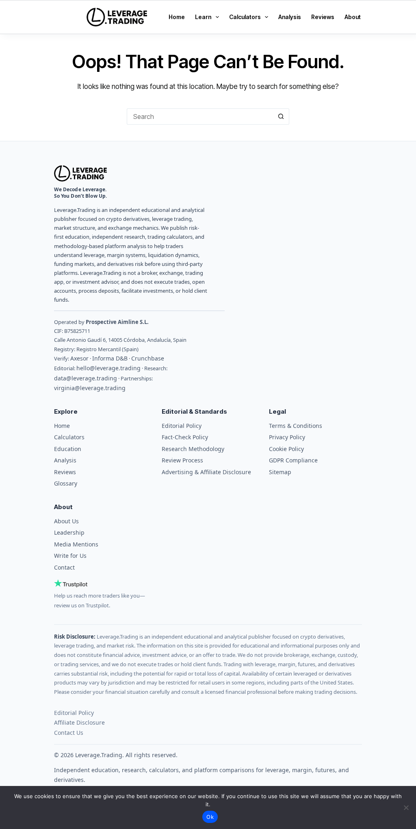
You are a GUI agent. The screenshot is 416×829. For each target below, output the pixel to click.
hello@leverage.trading (108, 368)
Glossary (65, 483)
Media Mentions (76, 544)
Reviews (322, 16)
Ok (210, 817)
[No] (406, 807)
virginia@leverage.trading (90, 388)
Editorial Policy (182, 426)
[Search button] (281, 116)
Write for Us (70, 555)
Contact (64, 567)
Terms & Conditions (295, 426)
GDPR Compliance (293, 460)
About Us (66, 521)
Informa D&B (110, 358)
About (352, 16)
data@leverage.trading (85, 378)
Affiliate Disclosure (79, 722)
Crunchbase (147, 358)
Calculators (245, 16)
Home (177, 16)
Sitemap (280, 472)
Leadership (69, 532)
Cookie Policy (286, 449)
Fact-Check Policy (185, 437)
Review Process (182, 460)
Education (67, 449)
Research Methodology (193, 449)
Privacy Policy (287, 437)
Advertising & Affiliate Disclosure (206, 472)
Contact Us (68, 732)
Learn (203, 16)
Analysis (289, 16)
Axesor (79, 358)
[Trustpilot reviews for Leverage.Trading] (100, 583)
